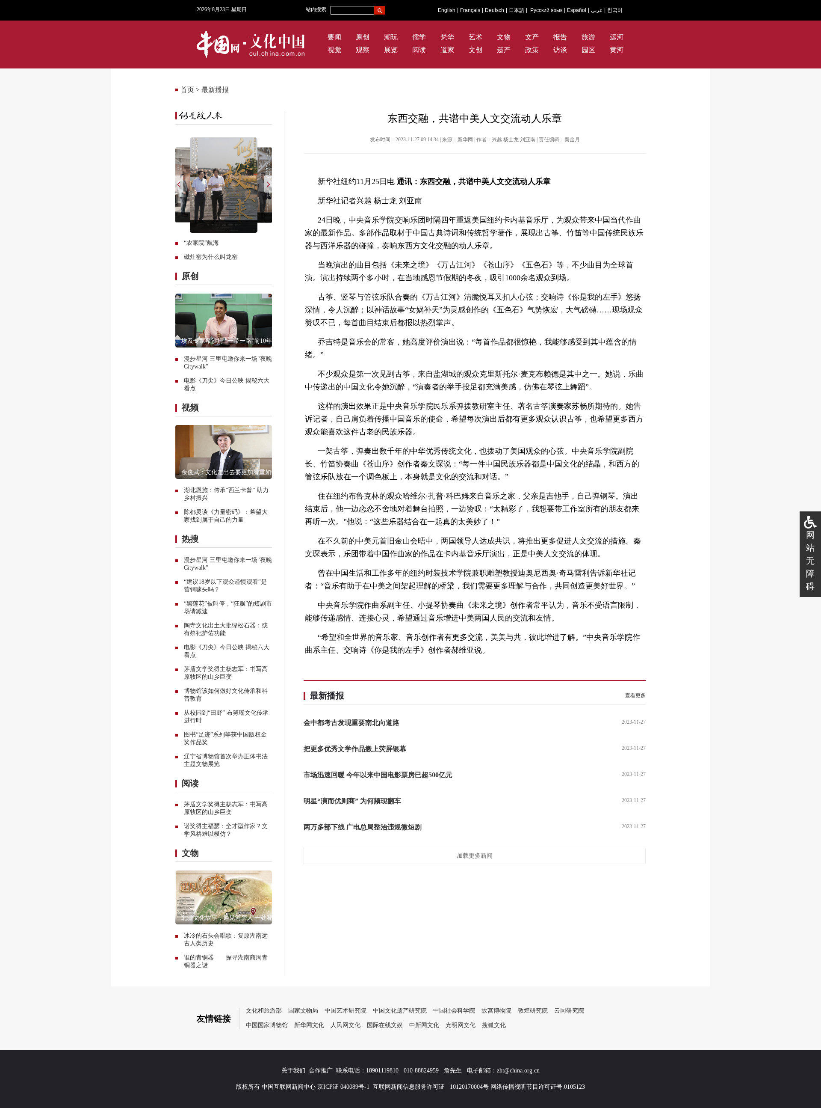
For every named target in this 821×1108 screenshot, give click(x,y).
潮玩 (391, 37)
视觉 (334, 49)
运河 (616, 37)
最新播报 (215, 89)
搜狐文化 (494, 1025)
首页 (187, 89)
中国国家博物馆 (267, 1025)
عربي (596, 10)
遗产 (504, 49)
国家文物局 (303, 1010)
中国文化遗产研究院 (400, 1010)
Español (576, 10)
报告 (560, 37)
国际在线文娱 (385, 1025)
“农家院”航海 (201, 243)
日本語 (516, 10)
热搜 (190, 539)
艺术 (475, 37)
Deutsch (494, 10)
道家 (447, 49)
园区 (588, 49)
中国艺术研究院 (345, 1010)
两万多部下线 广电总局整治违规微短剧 (363, 827)
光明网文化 (460, 1025)
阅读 (419, 49)
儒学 (419, 37)
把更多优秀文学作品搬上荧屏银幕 (355, 748)
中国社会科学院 (454, 1010)
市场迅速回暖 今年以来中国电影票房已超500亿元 (378, 774)
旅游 (588, 37)
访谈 (560, 49)
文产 (532, 37)
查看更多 (635, 695)
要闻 (334, 37)
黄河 (616, 49)
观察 (362, 49)
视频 (190, 407)
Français (470, 10)
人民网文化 (345, 1025)
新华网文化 (309, 1025)
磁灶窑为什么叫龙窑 (211, 257)
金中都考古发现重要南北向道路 (351, 722)
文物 (504, 37)
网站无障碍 (810, 560)
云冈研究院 (569, 1010)
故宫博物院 (496, 1010)
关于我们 (293, 1070)
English (446, 10)
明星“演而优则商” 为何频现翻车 (352, 801)
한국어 (615, 10)
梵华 (447, 37)
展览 (391, 49)
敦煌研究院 (533, 1010)
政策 (532, 49)
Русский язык (546, 10)
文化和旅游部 (264, 1010)
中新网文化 (424, 1025)
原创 (362, 37)
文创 (475, 49)
